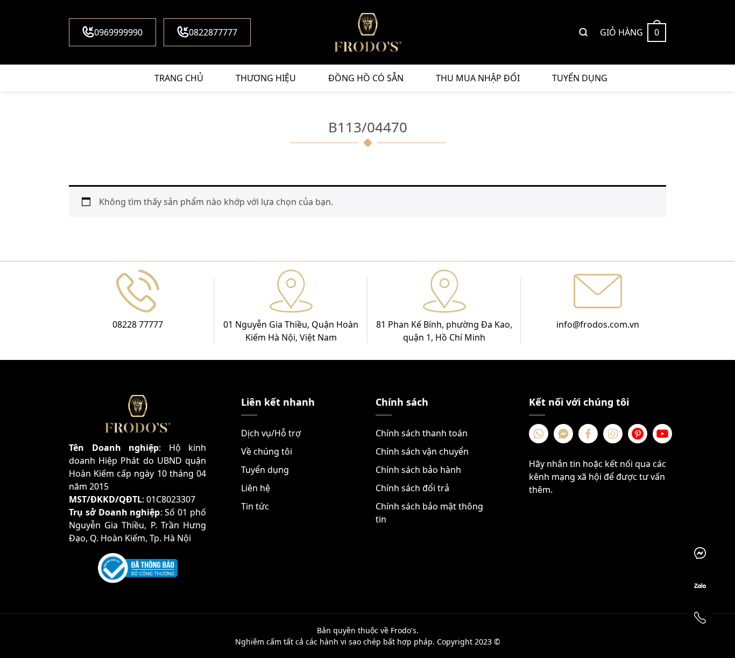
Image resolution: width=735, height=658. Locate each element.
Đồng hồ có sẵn (366, 78)
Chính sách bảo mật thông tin (429, 512)
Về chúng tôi (266, 451)
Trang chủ (178, 78)
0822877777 (213, 32)
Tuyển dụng (579, 78)
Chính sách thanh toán (422, 433)
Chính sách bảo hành (418, 470)
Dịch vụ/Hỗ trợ (271, 433)
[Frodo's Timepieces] (367, 32)
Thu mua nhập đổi (478, 78)
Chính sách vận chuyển (422, 451)
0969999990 (118, 32)
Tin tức (255, 506)
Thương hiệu (266, 78)
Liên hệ (255, 488)
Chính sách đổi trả (412, 488)
